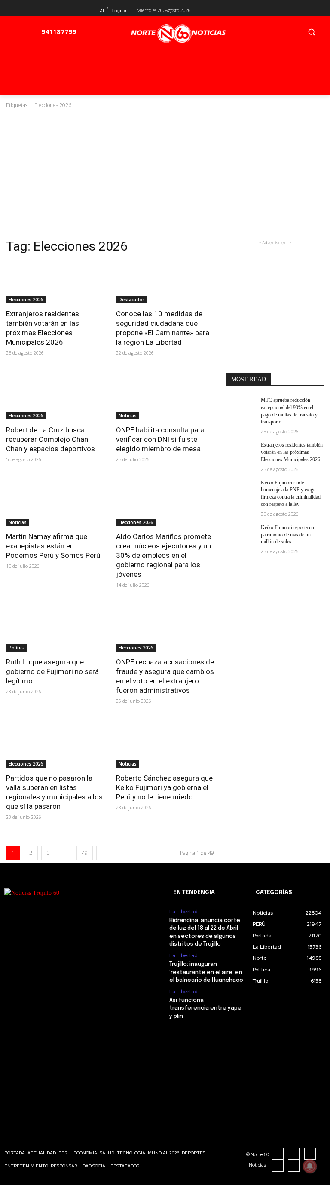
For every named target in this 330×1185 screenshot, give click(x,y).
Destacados (132, 300)
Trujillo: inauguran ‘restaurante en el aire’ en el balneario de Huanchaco (206, 972)
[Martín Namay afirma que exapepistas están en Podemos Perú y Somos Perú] (55, 501)
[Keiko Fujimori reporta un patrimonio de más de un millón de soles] (240, 534)
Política (17, 648)
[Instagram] (294, 1154)
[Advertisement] (165, 173)
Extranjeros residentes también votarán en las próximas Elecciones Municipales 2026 (292, 452)
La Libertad (183, 912)
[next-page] (103, 853)
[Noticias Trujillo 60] (178, 33)
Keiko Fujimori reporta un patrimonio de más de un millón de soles (287, 534)
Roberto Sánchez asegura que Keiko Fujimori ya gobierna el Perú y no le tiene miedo (164, 787)
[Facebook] (291, 9)
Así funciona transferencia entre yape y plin (205, 1008)
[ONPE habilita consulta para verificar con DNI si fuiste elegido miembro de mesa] (165, 395)
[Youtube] (319, 9)
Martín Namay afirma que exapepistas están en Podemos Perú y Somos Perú (53, 546)
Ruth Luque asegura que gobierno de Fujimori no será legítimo (52, 671)
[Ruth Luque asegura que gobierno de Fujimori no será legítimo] (55, 627)
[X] (305, 9)
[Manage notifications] (310, 1166)
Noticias (128, 416)
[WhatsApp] (294, 1166)
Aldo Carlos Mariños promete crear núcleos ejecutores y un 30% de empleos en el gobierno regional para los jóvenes (163, 555)
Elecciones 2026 (26, 300)
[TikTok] (310, 1154)
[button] (311, 31)
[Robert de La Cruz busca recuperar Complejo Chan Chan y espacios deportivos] (55, 395)
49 (85, 853)
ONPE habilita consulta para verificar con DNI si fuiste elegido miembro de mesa (160, 439)
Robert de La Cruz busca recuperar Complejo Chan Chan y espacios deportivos (50, 439)
